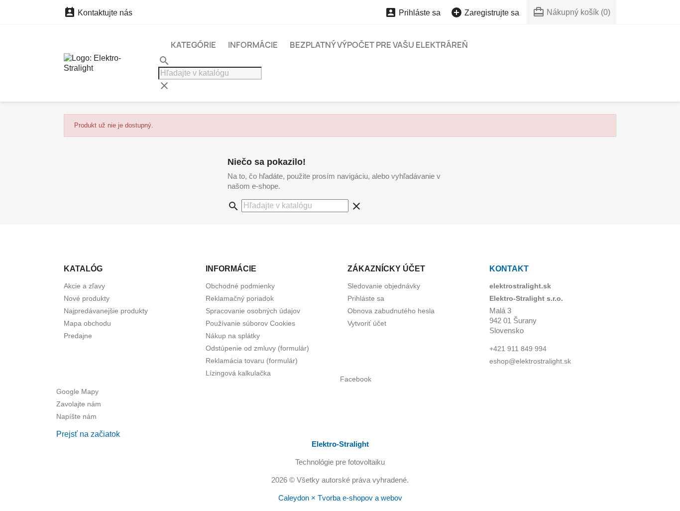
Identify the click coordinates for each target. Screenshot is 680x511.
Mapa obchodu (87, 323)
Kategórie (193, 44)
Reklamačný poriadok (240, 298)
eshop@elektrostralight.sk (530, 361)
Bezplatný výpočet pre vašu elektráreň (379, 44)
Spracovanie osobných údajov (253, 311)
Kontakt (509, 268)
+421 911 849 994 (518, 349)
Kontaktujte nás (98, 12)
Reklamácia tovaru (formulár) (252, 361)
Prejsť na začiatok (88, 434)
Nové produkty (87, 298)
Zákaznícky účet (386, 268)
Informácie (253, 44)
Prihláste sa (365, 298)
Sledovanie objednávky (383, 286)
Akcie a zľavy (84, 286)
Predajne (78, 336)
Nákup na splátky (233, 336)
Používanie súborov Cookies (250, 323)
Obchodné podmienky (240, 286)
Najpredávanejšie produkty (106, 311)
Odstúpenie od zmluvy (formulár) (257, 348)
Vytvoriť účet (366, 323)
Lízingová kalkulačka (238, 373)
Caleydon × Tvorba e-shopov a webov (340, 498)
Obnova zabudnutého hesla (391, 311)
